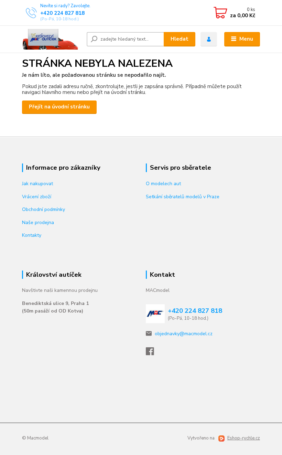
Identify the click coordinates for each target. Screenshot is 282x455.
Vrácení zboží (36, 196)
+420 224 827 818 (62, 13)
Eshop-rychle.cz (243, 438)
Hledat (179, 38)
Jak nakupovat (37, 183)
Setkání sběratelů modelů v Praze (182, 196)
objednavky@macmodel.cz (184, 333)
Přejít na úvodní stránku (59, 106)
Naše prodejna (38, 222)
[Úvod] (52, 39)
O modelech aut (163, 183)
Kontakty (31, 235)
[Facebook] (153, 353)
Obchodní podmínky (43, 209)
